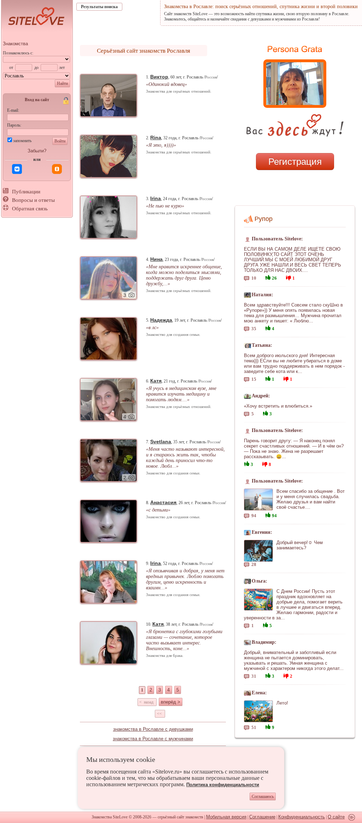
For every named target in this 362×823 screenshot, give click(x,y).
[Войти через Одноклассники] (57, 169)
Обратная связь (30, 208)
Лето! (282, 703)
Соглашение (262, 816)
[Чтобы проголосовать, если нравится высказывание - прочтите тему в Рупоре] (268, 276)
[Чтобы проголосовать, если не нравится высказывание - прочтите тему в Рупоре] (288, 277)
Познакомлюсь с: (18, 53)
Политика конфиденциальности (222, 784)
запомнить (22, 140)
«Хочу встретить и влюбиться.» (278, 406)
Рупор (264, 218)
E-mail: (13, 110)
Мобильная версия (226, 816)
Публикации (26, 191)
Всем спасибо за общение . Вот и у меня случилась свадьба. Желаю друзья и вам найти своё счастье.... (310, 499)
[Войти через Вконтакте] (17, 169)
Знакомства (15, 43)
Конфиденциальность (301, 816)
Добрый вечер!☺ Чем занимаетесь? (299, 545)
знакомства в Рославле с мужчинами (153, 738)
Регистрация (295, 161)
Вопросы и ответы (33, 200)
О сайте (336, 816)
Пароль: (14, 125)
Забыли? (37, 150)
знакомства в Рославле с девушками (153, 729)
